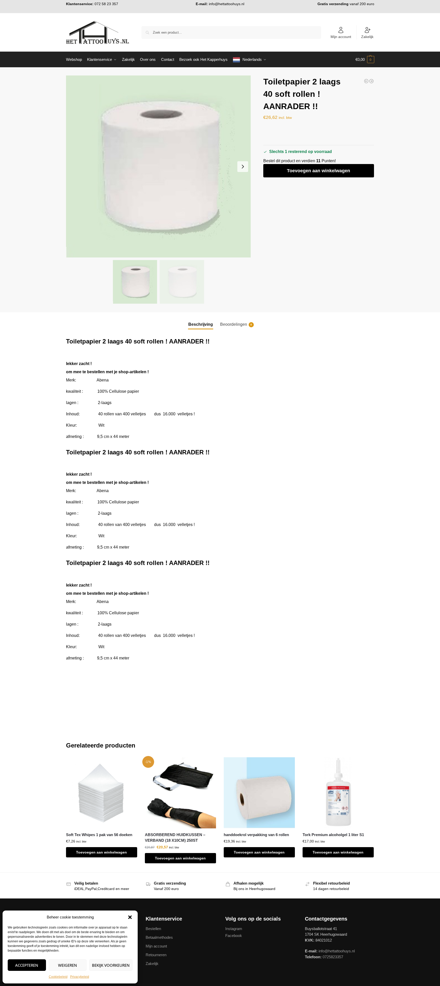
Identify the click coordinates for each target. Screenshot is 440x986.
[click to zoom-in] (158, 166)
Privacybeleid (79, 977)
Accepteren (26, 965)
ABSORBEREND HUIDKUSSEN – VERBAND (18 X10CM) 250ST (175, 837)
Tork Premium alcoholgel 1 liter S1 (333, 834)
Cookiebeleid (58, 977)
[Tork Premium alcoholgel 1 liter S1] (338, 792)
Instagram (233, 928)
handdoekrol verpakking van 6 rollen (256, 834)
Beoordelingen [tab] (236, 324)
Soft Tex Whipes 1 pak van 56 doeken (99, 834)
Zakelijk (367, 37)
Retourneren (156, 955)
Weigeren (67, 965)
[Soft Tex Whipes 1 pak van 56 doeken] (101, 792)
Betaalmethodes (159, 937)
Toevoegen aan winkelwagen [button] (101, 852)
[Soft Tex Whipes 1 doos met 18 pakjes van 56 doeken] (371, 81)
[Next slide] (242, 166)
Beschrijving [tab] (200, 324)
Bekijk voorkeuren (111, 965)
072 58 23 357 (106, 4)
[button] (130, 917)
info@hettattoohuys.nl (226, 4)
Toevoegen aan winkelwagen (318, 170)
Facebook (233, 935)
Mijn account (341, 37)
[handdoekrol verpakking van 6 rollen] (259, 792)
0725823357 (333, 957)
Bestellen (153, 928)
